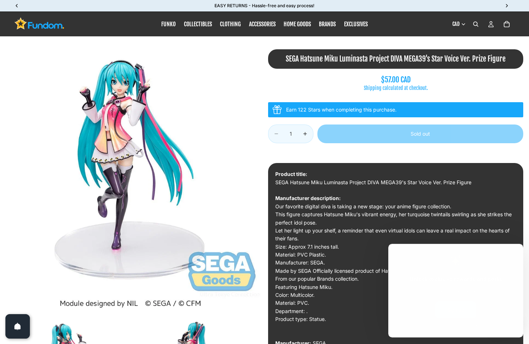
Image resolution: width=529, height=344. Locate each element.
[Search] (476, 24)
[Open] (17, 326)
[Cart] (507, 24)
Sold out (420, 134)
